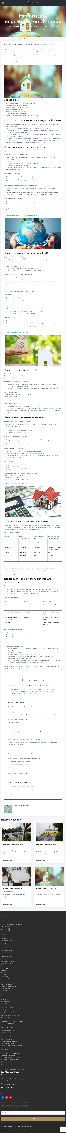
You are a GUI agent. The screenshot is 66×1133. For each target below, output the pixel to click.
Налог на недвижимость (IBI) (14, 109)
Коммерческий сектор (7, 1030)
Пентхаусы (4, 965)
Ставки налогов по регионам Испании (17, 113)
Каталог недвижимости (8, 918)
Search (33, 1119)
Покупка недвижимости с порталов (11, 1057)
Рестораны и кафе (6, 990)
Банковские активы (6, 1061)
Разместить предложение (8, 1065)
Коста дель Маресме (7, 940)
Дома (2, 967)
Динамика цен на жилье (8, 1014)
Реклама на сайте (6, 1063)
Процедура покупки (6, 1010)
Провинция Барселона (7, 928)
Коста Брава (5, 938)
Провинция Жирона (6, 926)
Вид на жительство (6, 1039)
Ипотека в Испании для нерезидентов (46, 845)
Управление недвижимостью (9, 1055)
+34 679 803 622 (9, 1084)
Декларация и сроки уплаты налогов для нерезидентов (22, 115)
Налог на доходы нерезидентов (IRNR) (17, 107)
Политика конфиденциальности (26, 1131)
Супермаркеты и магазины (8, 986)
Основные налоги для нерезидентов (16, 105)
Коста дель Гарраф (6, 942)
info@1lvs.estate (8, 1087)
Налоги (50, 44)
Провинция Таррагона (7, 930)
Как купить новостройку (8, 1012)
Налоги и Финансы (6, 1017)
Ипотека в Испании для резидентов (13, 845)
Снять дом (4, 1003)
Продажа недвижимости (8, 1023)
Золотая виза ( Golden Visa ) (9, 1043)
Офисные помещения (7, 988)
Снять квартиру (5, 1001)
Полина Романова (21, 806)
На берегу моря (5, 976)
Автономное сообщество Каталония (11, 924)
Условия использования (8, 1131)
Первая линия (5, 978)
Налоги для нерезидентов (47, 888)
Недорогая (4, 972)
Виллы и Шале (5, 969)
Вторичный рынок (6, 957)
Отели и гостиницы (6, 984)
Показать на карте (6, 920)
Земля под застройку (7, 995)
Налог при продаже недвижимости (16, 111)
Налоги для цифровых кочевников (12, 889)
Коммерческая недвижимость (9, 983)
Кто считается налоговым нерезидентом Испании (20, 103)
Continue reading (7, 860)
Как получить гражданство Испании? (12, 1045)
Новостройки (5, 955)
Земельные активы (6, 1034)
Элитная (3, 974)
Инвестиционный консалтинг (9, 1059)
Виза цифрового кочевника (9, 1041)
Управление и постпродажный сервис (12, 1021)
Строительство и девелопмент (10, 1016)
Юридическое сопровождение (10, 1053)
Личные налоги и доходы (40, 44)
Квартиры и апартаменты (8, 963)
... (18, 854)
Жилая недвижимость (7, 961)
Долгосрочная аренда (7, 999)
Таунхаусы (4, 970)
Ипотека (3, 1019)
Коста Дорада (5, 944)
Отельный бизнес (6, 1032)
